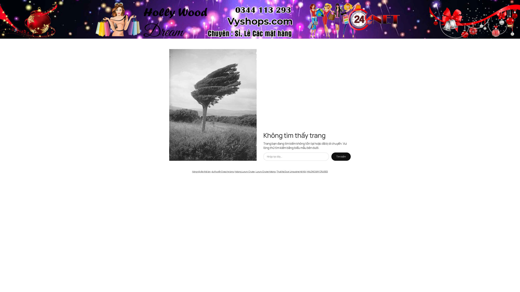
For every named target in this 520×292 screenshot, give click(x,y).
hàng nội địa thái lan (201, 171)
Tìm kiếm (341, 156)
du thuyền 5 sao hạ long (223, 171)
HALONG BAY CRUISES (317, 171)
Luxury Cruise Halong (266, 171)
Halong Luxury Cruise (245, 171)
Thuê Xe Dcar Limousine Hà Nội (291, 171)
